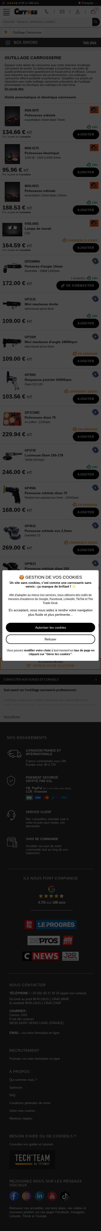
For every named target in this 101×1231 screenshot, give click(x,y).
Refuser (50, 639)
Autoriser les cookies (50, 627)
